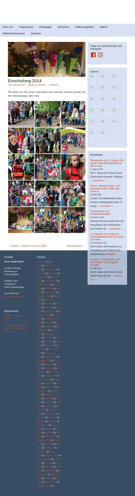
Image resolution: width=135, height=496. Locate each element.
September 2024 (43, 284)
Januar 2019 (50, 387)
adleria (103, 27)
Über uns (8, 27)
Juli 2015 (48, 429)
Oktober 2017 (50, 413)
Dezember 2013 (51, 455)
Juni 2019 (49, 383)
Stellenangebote (84, 27)
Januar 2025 (42, 277)
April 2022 (49, 326)
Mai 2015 (49, 432)
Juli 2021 (48, 338)
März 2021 (49, 345)
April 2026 (41, 262)
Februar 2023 (50, 311)
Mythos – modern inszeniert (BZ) (27, 245)
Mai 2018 (49, 402)
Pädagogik (45, 27)
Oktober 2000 (50, 482)
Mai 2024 (49, 288)
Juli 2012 (48, 478)
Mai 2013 (49, 467)
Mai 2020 (49, 364)
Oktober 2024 (50, 281)
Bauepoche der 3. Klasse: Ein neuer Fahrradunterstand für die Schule (107, 163)
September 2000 (43, 486)
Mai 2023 (49, 307)
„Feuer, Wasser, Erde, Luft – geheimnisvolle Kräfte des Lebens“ (106, 188)
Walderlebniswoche (14, 33)
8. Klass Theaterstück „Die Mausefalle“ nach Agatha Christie (105, 262)
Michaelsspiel (76, 245)
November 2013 (43, 459)
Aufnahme (63, 27)
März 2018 (49, 406)
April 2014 (49, 448)
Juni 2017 (52, 417)
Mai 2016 (53, 421)
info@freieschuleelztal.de (14, 296)
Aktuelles (36, 33)
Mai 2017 (41, 421)
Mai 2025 (53, 273)
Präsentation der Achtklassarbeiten (100, 212)
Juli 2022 (48, 322)
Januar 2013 (42, 474)
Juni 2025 (41, 273)
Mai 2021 (49, 341)
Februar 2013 (50, 470)
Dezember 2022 (43, 315)
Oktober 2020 (50, 357)
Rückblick (42, 85)
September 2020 (43, 360)
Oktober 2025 (50, 269)
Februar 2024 (50, 292)
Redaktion (55, 85)
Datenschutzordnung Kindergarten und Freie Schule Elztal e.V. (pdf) (16, 328)
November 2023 (43, 296)
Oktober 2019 (50, 376)
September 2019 (43, 379)
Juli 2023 (48, 303)
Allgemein (34, 85)
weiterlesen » (99, 180)
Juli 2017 (41, 417)
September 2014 (43, 440)
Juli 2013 (48, 463)
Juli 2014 (48, 444)
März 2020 (49, 368)
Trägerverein (26, 27)
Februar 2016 (42, 425)
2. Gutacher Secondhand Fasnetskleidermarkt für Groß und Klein (106, 237)
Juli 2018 (48, 398)
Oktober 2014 (50, 436)
